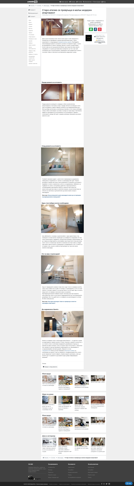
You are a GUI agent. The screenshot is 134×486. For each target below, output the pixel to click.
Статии (80, 1)
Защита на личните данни (64, 484)
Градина (31, 30)
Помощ (69, 474)
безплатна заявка (70, 350)
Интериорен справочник (32, 57)
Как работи (70, 469)
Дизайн (30, 41)
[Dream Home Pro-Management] (89, 38)
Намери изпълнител (72, 472)
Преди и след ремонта (32, 51)
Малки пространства (32, 48)
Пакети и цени (91, 474)
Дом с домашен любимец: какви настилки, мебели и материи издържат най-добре (65, 450)
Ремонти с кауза (52, 474)
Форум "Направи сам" (53, 477)
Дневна (30, 24)
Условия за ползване (53, 484)
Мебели (30, 43)
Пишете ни (50, 472)
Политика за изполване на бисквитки (78, 484)
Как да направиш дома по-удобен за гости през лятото (81, 448)
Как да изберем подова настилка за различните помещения (97, 406)
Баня (30, 20)
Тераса (30, 32)
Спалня (30, 26)
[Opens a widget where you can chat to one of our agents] (129, 483)
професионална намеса (64, 42)
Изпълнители (88, 1)
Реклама (50, 469)
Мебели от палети (33, 54)
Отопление (31, 34)
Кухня (30, 22)
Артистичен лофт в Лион (98, 382)
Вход (104, 1)
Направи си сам (33, 38)
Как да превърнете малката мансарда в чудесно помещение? (64, 387)
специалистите (46, 350)
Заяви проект (64, 1)
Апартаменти (32, 36)
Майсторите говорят (32, 60)
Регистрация (97, 1)
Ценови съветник (33, 63)
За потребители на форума (74, 477)
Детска (30, 28)
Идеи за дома (32, 45)
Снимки (73, 1)
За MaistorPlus (51, 467)
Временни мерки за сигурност (94, 484)
